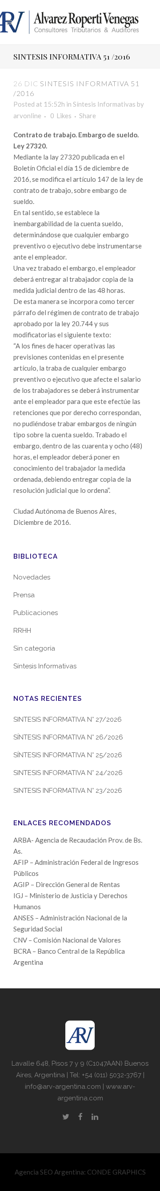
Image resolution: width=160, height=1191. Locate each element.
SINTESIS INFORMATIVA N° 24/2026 (68, 773)
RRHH (22, 631)
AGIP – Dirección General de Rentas (66, 884)
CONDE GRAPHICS (116, 1172)
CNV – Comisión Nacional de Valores (67, 940)
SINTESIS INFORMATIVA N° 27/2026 (67, 719)
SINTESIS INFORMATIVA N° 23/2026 (67, 791)
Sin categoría (34, 648)
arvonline (27, 116)
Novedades (31, 577)
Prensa (24, 595)
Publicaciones (35, 613)
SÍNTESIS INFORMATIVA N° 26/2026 (68, 737)
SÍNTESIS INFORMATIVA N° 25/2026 (67, 755)
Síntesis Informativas (104, 104)
